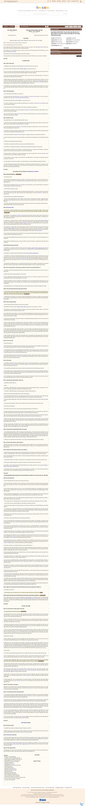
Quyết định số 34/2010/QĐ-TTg (13, 730)
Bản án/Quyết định (59, 10)
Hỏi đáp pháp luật (42, 10)
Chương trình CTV (75, 1)
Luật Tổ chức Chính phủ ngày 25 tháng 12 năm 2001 (16, 42)
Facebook (43, 802)
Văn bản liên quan (24, 26)
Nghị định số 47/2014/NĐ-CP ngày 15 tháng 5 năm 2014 (18, 50)
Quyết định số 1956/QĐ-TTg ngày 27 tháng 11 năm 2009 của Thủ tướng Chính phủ (32, 536)
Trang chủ (5, 24)
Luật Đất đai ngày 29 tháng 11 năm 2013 (14, 44)
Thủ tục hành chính (22, 10)
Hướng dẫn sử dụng (59, 787)
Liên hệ (68, 1)
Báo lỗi (79, 26)
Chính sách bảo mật (17, 787)
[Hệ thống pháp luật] (10, 1)
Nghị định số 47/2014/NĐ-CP (11, 83)
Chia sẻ (75, 26)
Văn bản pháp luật (11, 24)
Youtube (38, 802)
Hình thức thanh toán (50, 787)
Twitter (48, 802)
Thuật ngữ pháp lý (50, 10)
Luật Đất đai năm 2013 (31, 68)
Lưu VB (71, 26)
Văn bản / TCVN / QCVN (32, 10)
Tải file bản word (56, 50)
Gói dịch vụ (64, 1)
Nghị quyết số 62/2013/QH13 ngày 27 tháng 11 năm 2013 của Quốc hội (20, 46)
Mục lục (6, 26)
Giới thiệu (54, 1)
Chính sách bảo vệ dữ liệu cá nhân (37, 787)
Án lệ (66, 10)
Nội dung (17, 26)
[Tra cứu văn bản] (42, 7)
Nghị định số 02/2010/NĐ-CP (27, 513)
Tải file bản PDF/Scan (57, 53)
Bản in (67, 26)
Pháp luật (59, 1)
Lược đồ (11, 26)
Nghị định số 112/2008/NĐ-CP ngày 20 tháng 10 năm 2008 (15, 221)
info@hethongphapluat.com (54, 797)
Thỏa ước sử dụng (25, 787)
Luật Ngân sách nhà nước (41, 647)
